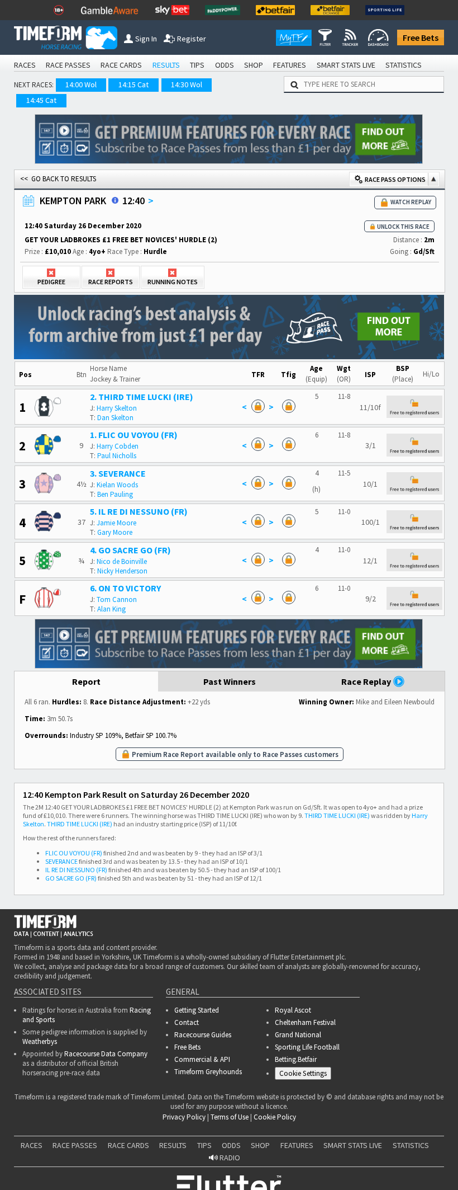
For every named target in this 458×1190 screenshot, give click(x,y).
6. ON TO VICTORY (125, 588)
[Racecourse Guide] (115, 200)
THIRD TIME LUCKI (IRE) (337, 815)
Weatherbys (39, 1041)
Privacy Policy (231, 1145)
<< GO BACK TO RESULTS (58, 179)
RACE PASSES (68, 65)
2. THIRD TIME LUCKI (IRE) (141, 396)
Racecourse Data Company (105, 1054)
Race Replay (367, 681)
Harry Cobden (118, 446)
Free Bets (420, 37)
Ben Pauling (115, 494)
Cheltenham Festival (305, 1022)
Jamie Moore (116, 523)
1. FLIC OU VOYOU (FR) (134, 434)
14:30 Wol (186, 84)
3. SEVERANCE (118, 473)
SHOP (253, 65)
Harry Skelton (117, 408)
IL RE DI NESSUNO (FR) (76, 870)
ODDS (224, 65)
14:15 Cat (133, 84)
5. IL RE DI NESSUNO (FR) (139, 511)
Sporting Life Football (307, 1047)
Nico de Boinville (122, 561)
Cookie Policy (153, 1145)
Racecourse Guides (202, 1035)
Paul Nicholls (116, 455)
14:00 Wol (81, 84)
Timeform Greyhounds (208, 1071)
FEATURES (289, 65)
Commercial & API (202, 1059)
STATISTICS (403, 65)
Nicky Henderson (122, 571)
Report (86, 681)
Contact (186, 1022)
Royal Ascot (293, 1010)
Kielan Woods (117, 485)
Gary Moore (114, 532)
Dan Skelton (115, 417)
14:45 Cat (41, 100)
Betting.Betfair (296, 1059)
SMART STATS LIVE (346, 65)
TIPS (197, 65)
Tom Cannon (117, 599)
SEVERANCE (61, 861)
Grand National (298, 1035)
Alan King (111, 609)
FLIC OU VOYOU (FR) (73, 853)
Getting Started (196, 1010)
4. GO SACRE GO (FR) (130, 550)
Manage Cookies (306, 1075)
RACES (25, 65)
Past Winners (229, 681)
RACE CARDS (121, 65)
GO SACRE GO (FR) (71, 878)
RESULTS (166, 65)
